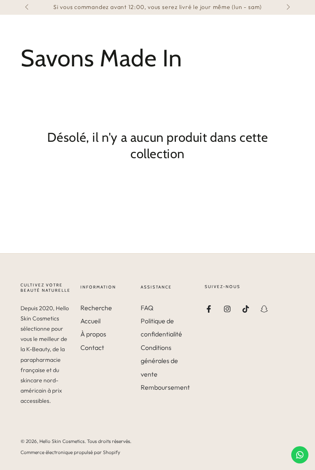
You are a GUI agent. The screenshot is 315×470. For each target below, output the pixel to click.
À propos (93, 334)
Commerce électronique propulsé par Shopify (70, 452)
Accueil (90, 321)
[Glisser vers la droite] (287, 7)
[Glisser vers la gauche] (27, 7)
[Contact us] (299, 454)
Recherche (96, 308)
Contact (92, 347)
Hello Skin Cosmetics (61, 441)
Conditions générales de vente (159, 360)
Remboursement (165, 387)
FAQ (147, 308)
